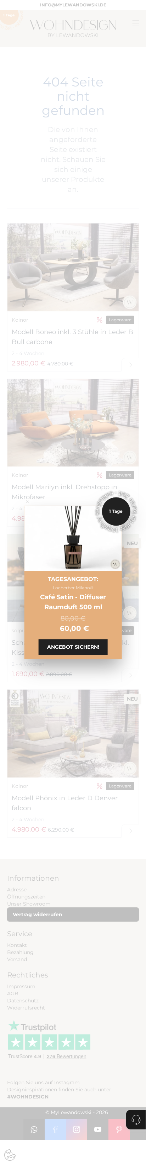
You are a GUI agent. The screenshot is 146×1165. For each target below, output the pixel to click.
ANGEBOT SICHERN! (73, 647)
